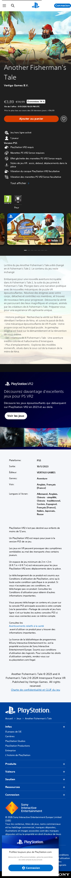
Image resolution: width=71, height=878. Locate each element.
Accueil (9, 718)
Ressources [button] (12, 787)
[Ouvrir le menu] (4, 5)
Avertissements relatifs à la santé (26, 626)
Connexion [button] (12, 794)
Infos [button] (8, 726)
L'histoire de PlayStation (17, 755)
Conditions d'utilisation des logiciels (64, 860)
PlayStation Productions (17, 745)
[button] (35, 229)
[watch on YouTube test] (54, 240)
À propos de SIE (13, 731)
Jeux (19, 718)
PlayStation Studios (15, 741)
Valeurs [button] (10, 771)
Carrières (10, 736)
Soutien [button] (10, 779)
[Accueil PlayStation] (35, 6)
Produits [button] (10, 764)
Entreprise (10, 750)
